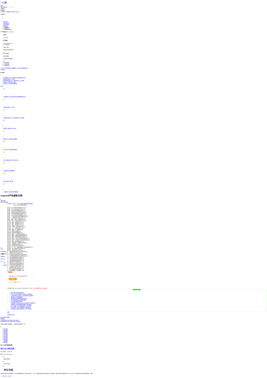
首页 (5, 21)
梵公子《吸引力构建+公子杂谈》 (19, 294)
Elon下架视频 (14, 301)
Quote (11, 320)
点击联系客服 (8, 29)
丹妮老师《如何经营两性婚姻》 (18, 304)
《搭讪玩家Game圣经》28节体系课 (19, 295)
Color (3, 320)
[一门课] (4, 2)
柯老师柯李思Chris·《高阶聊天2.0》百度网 (13, 80)
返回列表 (3, 317)
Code (14, 320)
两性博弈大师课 (15, 292)
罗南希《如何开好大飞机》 (10, 82)
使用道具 (9, 314)
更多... (2, 86)
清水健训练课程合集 (16, 300)
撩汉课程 (5, 337)
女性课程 (5, 336)
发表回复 (10, 324)
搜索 (2, 5)
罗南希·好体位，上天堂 (9, 79)
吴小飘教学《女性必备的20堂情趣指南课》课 (14, 77)
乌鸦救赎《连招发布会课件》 (18, 308)
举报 (13, 314)
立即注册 (18, 321)
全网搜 (2, 8)
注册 (17, 11)
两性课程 (5, 26)
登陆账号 (8, 11)
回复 (8, 312)
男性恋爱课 (6, 23)
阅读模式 (31, 203)
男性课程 (5, 329)
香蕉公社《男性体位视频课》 (10, 83)
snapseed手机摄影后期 (22, 68)
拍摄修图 (13, 68)
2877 (6, 251)
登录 (14, 321)
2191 (4, 251)
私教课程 (20, 297)
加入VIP (4, 348)
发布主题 (3, 69)
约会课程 (5, 333)
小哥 (2, 248)
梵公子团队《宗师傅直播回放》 (18, 305)
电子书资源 (28, 308)
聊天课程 (5, 334)
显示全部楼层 (24, 203)
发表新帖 (7, 317)
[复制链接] (5, 202)
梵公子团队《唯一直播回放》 (18, 307)
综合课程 (29, 294)
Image (5, 320)
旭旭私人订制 (14, 297)
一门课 (2, 68)
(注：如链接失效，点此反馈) (40, 288)
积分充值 (11, 348)
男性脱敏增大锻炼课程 (16, 298)
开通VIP (15, 282)
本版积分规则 (4, 324)
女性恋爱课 (6, 24)
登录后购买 (12, 279)
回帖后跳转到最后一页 (19, 324)
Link (8, 320)
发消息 (5, 265)
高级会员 (3, 256)
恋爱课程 (5, 339)
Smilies (17, 320)
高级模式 (3, 318)
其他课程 (32, 303)
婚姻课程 (5, 342)
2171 (2, 251)
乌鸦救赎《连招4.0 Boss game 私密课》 (20, 303)
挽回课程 (5, 340)
